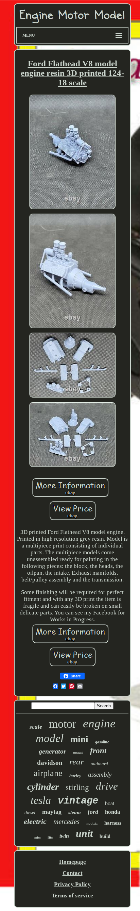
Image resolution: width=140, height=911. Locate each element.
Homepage (72, 862)
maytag (52, 811)
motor (62, 724)
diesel (29, 812)
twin (64, 836)
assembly (99, 774)
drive (107, 786)
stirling (77, 786)
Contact (73, 873)
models (92, 824)
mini (79, 739)
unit (84, 833)
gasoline (102, 742)
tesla (41, 800)
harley (75, 775)
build (105, 836)
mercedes (66, 821)
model (50, 738)
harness (112, 823)
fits (50, 837)
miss (37, 837)
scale (36, 727)
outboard (99, 763)
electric (35, 821)
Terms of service (72, 895)
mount (78, 752)
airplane (48, 773)
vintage (78, 801)
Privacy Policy (72, 884)
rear (76, 761)
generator (52, 751)
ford (93, 811)
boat (109, 803)
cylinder (43, 786)
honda (112, 812)
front (98, 750)
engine (99, 723)
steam (74, 812)
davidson (50, 762)
